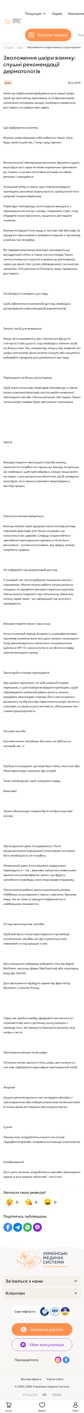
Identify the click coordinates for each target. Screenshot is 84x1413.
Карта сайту (55, 1379)
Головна (8, 47)
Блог (20, 47)
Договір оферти (31, 1379)
